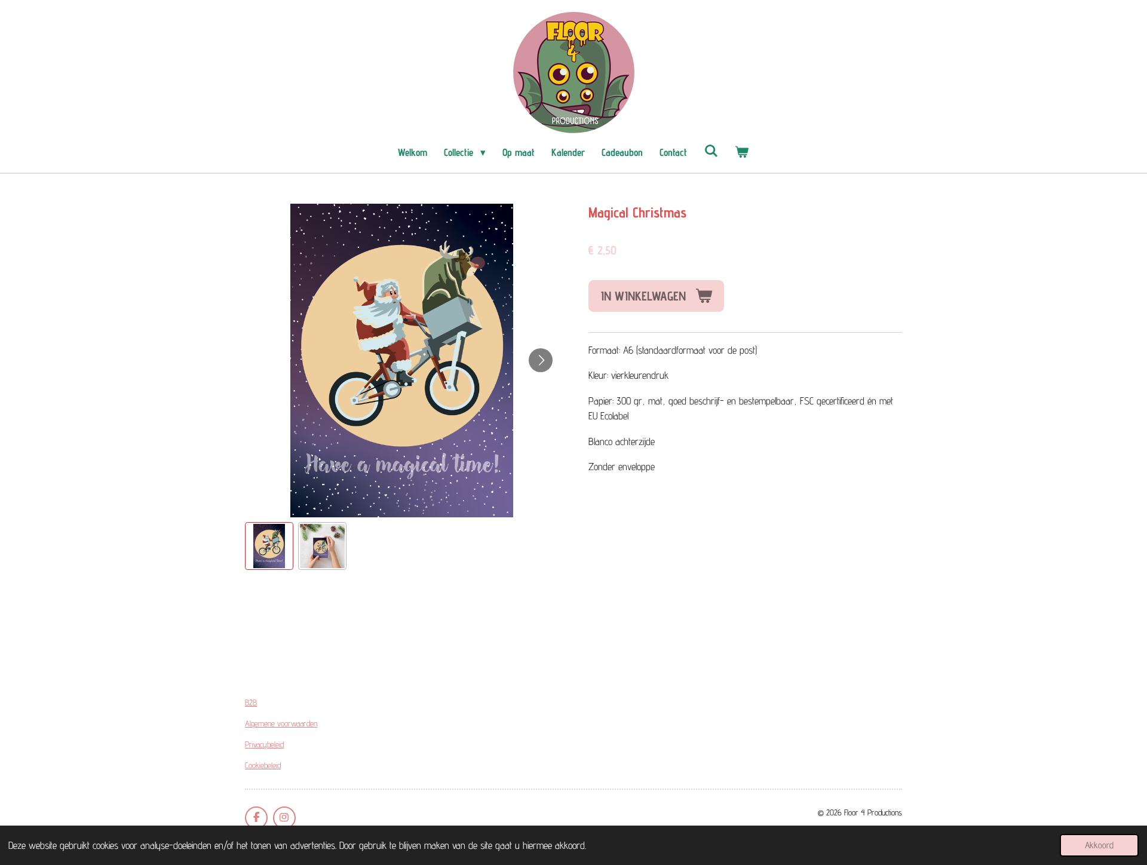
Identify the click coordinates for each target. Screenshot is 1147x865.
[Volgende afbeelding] (541, 360)
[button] (269, 546)
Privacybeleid (264, 744)
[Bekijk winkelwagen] (741, 153)
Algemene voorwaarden (281, 723)
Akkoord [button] (1099, 845)
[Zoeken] (710, 151)
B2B (251, 702)
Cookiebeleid (263, 765)
